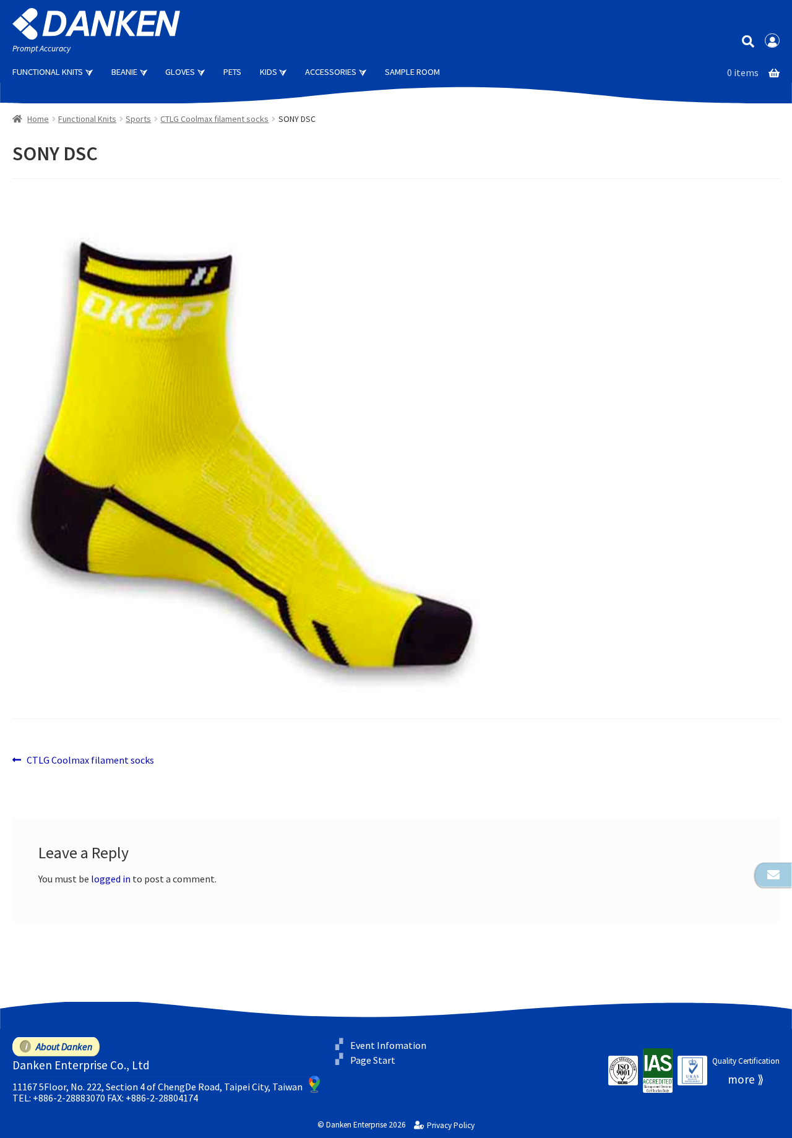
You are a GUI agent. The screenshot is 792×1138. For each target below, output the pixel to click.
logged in (111, 879)
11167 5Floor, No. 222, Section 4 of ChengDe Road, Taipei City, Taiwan (157, 1086)
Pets (232, 71)
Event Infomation (388, 1045)
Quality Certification (746, 1061)
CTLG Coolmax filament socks (214, 118)
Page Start (372, 1060)
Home (38, 118)
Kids (268, 71)
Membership (772, 40)
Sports (138, 118)
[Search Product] (747, 40)
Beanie (124, 71)
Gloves (180, 71)
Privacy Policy (450, 1126)
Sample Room (412, 71)
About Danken (64, 1046)
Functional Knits (47, 71)
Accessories (330, 71)
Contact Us (773, 875)
